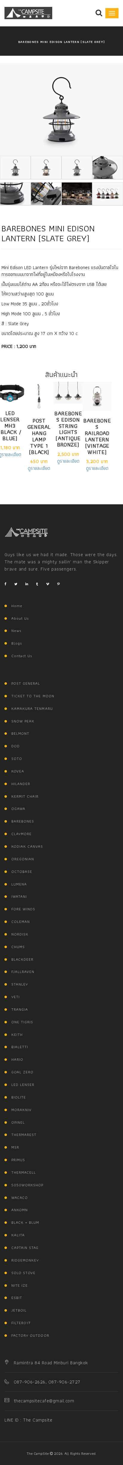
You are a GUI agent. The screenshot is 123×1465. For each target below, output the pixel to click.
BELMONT (20, 733)
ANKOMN (19, 1210)
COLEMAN (20, 921)
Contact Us (21, 656)
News (16, 630)
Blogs (16, 643)
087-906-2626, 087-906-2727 (47, 1382)
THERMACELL (23, 1172)
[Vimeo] (47, 584)
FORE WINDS (23, 909)
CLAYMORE (21, 834)
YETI (15, 997)
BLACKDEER (22, 959)
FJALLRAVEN (22, 971)
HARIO (17, 1059)
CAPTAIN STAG (25, 1247)
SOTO (16, 758)
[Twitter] (15, 584)
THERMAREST (23, 1134)
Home (16, 606)
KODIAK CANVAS (27, 846)
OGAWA (18, 808)
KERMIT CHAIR (25, 796)
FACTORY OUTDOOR (30, 1335)
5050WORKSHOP (27, 1185)
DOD (15, 746)
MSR (15, 1147)
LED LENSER (22, 1084)
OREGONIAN (22, 859)
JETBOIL (19, 1310)
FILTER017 (20, 1323)
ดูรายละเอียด (39, 468)
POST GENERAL (25, 683)
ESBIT (16, 1297)
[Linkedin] (26, 584)
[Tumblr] (37, 584)
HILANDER (20, 784)
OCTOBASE (21, 871)
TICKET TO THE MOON (32, 696)
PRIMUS (18, 1160)
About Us (20, 618)
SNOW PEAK (22, 721)
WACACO (19, 1197)
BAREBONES (22, 821)
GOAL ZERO (22, 1072)
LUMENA (19, 884)
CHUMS (18, 947)
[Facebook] (5, 584)
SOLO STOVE (23, 1273)
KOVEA (17, 771)
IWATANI (19, 896)
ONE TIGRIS (22, 1022)
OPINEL (18, 1122)
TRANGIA (19, 1009)
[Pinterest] (58, 584)
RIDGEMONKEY (25, 1260)
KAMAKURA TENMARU (32, 708)
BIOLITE (18, 1097)
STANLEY (19, 984)
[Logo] (26, 532)
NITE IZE (19, 1285)
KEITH (17, 1034)
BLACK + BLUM (25, 1222)
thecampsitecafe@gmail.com (44, 1400)
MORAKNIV (21, 1110)
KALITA (18, 1235)
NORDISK (19, 934)
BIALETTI (19, 1047)
